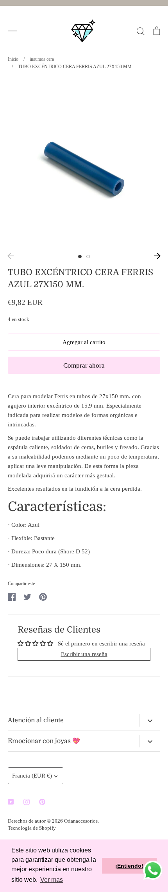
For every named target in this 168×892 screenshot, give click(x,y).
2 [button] (88, 256)
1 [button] (80, 256)
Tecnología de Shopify (32, 828)
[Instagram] (26, 802)
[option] (84, 163)
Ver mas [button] (51, 879)
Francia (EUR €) (32, 775)
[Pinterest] (42, 802)
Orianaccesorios (81, 821)
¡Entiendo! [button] (129, 866)
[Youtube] (11, 802)
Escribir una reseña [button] (84, 654)
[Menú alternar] (12, 31)
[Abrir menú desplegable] (149, 720)
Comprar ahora (84, 365)
